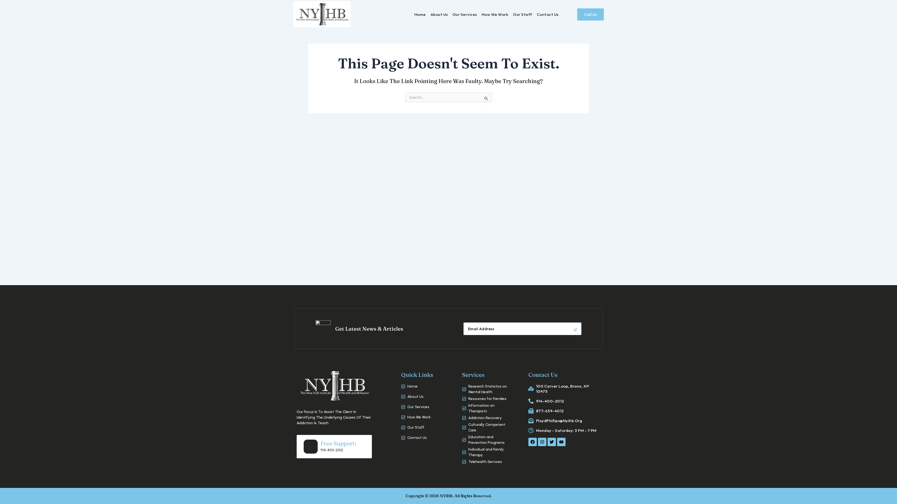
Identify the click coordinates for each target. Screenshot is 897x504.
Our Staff (522, 14)
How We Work (495, 14)
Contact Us (548, 14)
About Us (439, 14)
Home (420, 14)
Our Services (464, 14)
